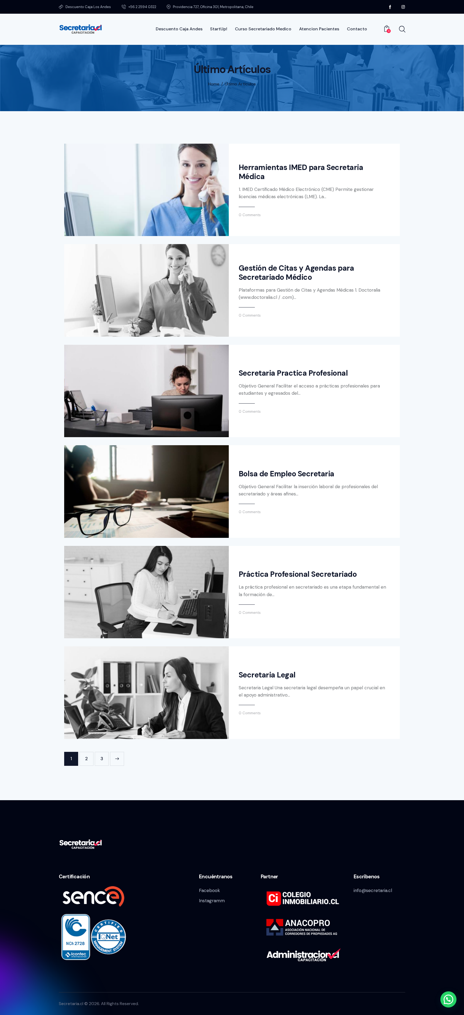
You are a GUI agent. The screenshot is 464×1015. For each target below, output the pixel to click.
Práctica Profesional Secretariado (298, 574)
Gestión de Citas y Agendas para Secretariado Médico (296, 273)
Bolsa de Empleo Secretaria (286, 474)
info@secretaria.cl (373, 890)
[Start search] (401, 29)
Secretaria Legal (267, 675)
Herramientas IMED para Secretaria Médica (301, 172)
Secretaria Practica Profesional (293, 373)
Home (213, 84)
